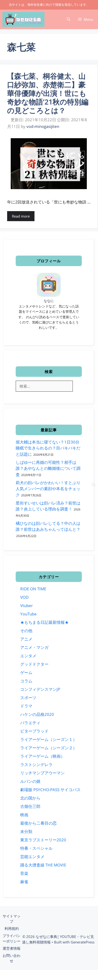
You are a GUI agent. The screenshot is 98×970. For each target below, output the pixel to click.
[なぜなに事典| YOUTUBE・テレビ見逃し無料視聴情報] (23, 19)
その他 (26, 630)
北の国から (30, 798)
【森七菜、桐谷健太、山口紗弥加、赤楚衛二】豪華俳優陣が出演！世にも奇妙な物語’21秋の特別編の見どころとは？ (47, 93)
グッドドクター (34, 664)
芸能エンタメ (32, 856)
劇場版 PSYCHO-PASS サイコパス (50, 789)
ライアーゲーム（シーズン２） (48, 748)
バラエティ (30, 722)
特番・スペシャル (36, 848)
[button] (68, 19)
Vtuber (26, 605)
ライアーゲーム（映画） (42, 756)
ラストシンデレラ (36, 764)
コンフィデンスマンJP (40, 689)
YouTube (28, 614)
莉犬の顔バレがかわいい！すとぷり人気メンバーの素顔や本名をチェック (48, 489)
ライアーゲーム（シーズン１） (48, 739)
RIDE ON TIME (33, 589)
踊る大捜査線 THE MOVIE (43, 865)
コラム (26, 681)
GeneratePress (82, 942)
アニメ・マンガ (34, 647)
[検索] (93, 485)
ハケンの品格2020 (37, 714)
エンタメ (28, 655)
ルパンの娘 (30, 781)
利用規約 (12, 928)
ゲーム (26, 672)
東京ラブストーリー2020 (43, 840)
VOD (24, 597)
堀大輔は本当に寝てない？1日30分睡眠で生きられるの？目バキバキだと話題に (48, 448)
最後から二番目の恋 (38, 823)
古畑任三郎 (30, 806)
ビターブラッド (34, 731)
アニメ (26, 639)
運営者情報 (11, 948)
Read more (21, 216)
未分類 (26, 831)
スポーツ (28, 697)
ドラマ (26, 706)
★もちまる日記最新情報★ (44, 622)
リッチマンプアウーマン (42, 773)
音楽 (24, 873)
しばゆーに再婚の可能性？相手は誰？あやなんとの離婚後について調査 (48, 468)
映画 (24, 814)
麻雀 (24, 881)
